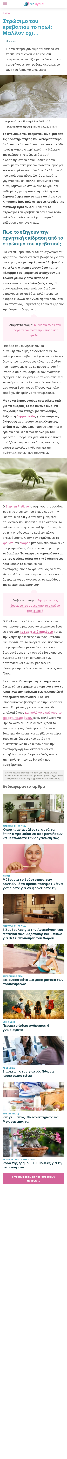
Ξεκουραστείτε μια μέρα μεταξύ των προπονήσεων (33, 982)
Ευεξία (6, 13)
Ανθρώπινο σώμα (13, 976)
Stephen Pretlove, (18, 506)
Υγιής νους (9, 1022)
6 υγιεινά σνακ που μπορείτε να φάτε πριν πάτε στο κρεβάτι (36, 330)
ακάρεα (25, 543)
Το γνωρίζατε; (11, 1113)
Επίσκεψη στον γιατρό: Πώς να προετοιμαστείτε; (28, 1073)
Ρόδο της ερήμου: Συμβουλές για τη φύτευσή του (32, 1165)
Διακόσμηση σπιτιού (14, 826)
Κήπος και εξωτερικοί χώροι (19, 1159)
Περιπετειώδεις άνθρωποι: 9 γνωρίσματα (26, 1028)
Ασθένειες (9, 1068)
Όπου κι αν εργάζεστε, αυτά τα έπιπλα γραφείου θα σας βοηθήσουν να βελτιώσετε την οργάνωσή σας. (33, 834)
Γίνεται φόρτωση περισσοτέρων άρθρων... (33, 1178)
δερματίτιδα (26, 416)
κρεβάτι (8, 543)
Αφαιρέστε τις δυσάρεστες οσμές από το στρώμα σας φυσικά (35, 605)
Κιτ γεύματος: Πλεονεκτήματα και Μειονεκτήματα (31, 1119)
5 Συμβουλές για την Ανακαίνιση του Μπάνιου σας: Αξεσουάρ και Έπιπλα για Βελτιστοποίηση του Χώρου (33, 934)
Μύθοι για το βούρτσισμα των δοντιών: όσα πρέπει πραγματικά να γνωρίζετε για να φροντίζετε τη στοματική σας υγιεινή (33, 884)
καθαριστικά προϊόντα (36, 631)
